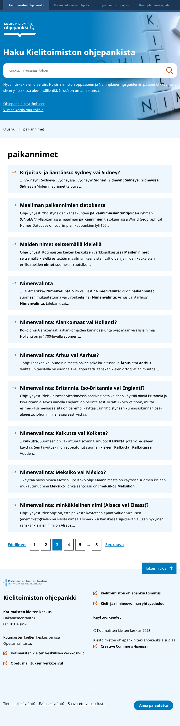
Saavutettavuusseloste (86, 703)
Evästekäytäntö (51, 703)
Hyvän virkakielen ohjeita (71, 5)
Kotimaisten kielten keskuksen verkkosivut (43, 653)
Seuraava (114, 544)
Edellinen (17, 544)
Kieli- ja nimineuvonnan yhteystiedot (128, 604)
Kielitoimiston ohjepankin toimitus (127, 593)
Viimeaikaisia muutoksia (23, 109)
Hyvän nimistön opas (114, 5)
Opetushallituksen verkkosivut (33, 663)
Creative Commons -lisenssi (120, 646)
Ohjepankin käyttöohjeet (24, 103)
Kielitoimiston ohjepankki (26, 5)
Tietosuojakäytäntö (19, 703)
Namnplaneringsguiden (155, 5)
